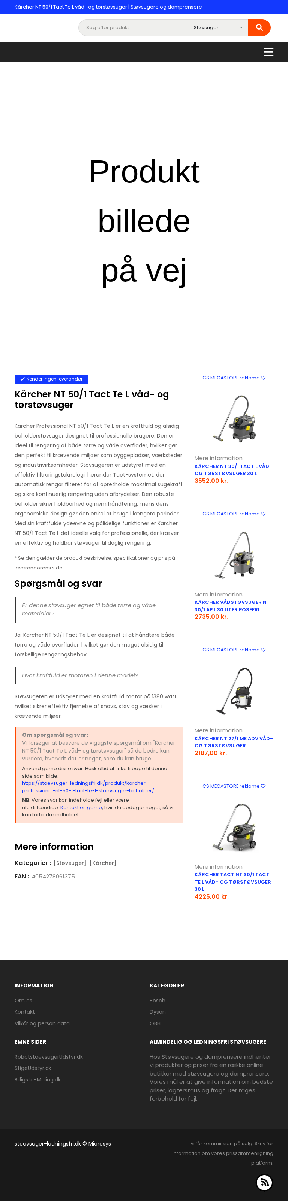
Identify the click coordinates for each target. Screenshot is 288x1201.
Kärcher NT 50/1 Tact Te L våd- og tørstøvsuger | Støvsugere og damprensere (108, 6)
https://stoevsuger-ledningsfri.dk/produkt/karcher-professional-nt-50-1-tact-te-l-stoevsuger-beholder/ (88, 787)
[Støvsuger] (70, 863)
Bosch (157, 1000)
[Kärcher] (103, 863)
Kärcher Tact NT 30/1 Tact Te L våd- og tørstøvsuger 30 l (233, 882)
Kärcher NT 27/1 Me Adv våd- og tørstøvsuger (234, 742)
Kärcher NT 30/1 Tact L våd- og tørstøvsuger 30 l (233, 470)
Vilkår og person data (42, 1023)
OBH (155, 1023)
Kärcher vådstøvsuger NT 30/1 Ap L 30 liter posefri (232, 606)
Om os (23, 1000)
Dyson (158, 1012)
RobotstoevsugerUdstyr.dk (49, 1057)
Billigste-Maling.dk (38, 1079)
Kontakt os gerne (81, 807)
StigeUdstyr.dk (33, 1068)
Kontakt (25, 1012)
